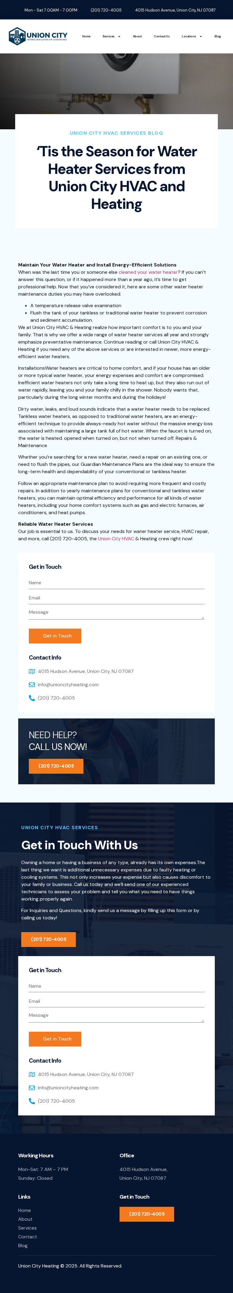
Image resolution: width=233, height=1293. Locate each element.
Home (86, 36)
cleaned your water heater (148, 272)
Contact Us (162, 36)
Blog (217, 36)
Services (109, 36)
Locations (189, 36)
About (137, 36)
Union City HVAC (116, 538)
